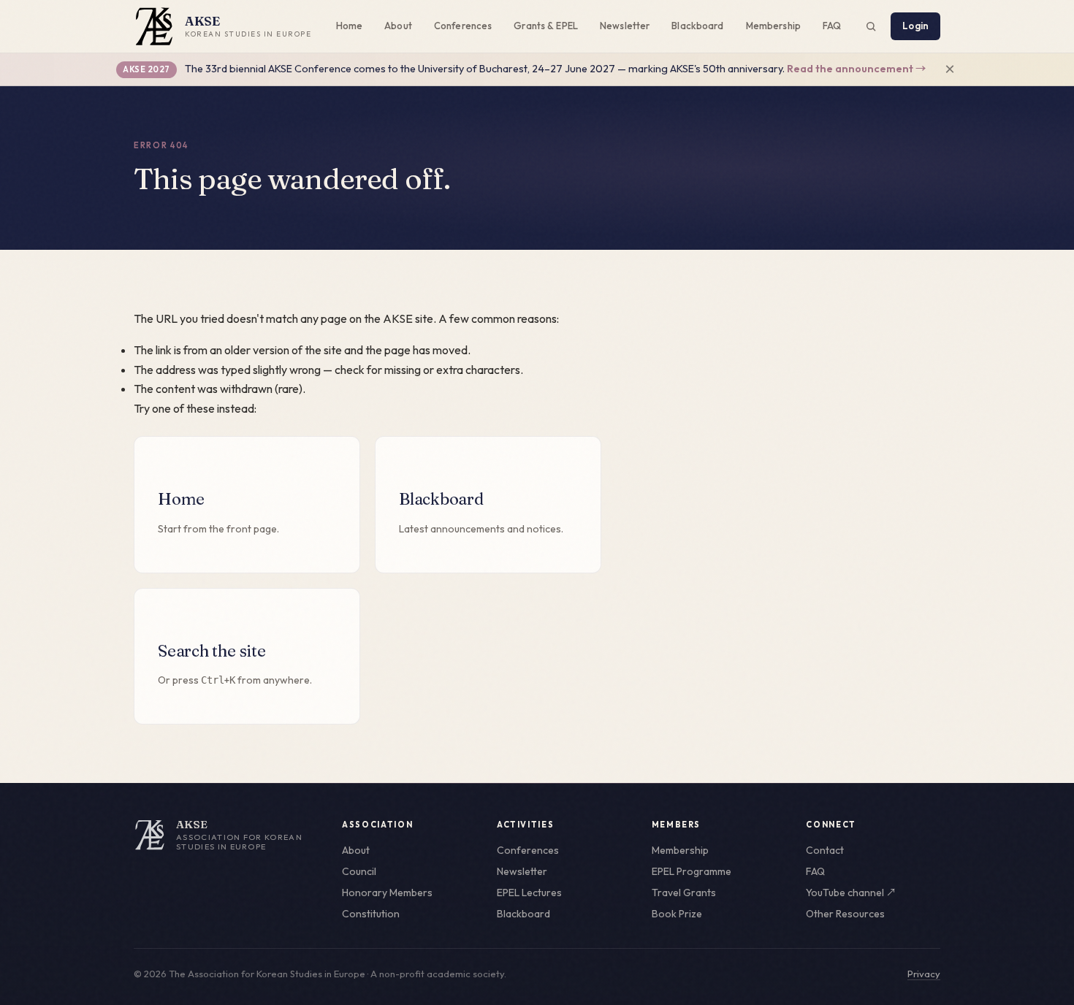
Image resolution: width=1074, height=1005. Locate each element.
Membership (773, 25)
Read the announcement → (856, 68)
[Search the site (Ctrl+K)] (870, 26)
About (398, 25)
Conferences (463, 25)
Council (359, 871)
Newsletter (625, 25)
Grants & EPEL (546, 25)
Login (915, 25)
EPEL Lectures (529, 892)
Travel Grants (684, 892)
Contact (825, 850)
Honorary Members (387, 892)
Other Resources (845, 913)
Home (349, 25)
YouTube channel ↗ (851, 892)
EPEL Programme (691, 871)
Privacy (923, 973)
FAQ (832, 25)
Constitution (371, 913)
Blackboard (697, 25)
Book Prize (677, 913)
